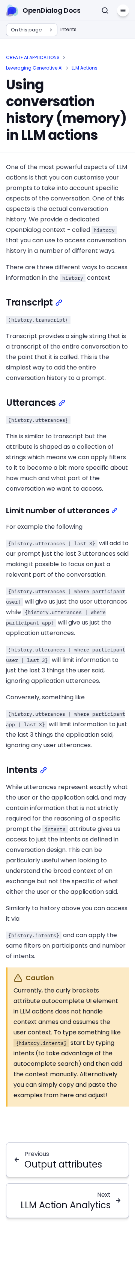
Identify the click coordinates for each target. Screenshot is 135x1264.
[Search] (105, 10)
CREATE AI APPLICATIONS (33, 57)
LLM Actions (85, 68)
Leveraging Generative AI (34, 68)
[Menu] (123, 10)
